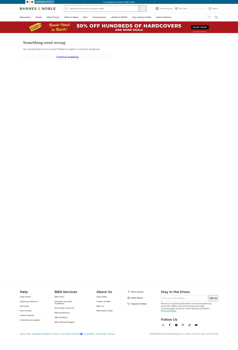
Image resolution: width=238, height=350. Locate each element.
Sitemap (117, 334)
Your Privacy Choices (74, 334)
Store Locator (134, 294)
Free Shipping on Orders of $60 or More (119, 2)
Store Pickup (31, 313)
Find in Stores (165, 104)
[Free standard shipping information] (104, 93)
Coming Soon (105, 17)
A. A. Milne (83, 234)
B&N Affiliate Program (67, 325)
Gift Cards (29, 309)
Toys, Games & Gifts (147, 17)
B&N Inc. (100, 309)
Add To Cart (165, 88)
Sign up (206, 300)
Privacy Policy (168, 311)
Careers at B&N (103, 304)
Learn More (116, 59)
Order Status (134, 300)
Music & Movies (169, 17)
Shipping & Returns (34, 304)
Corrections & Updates (35, 322)
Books (44, 17)
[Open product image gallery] (58, 70)
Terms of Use (30, 334)
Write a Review (119, 51)
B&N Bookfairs (64, 320)
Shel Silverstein (112, 234)
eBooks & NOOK (125, 17)
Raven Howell (104, 47)
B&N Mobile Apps (104, 313)
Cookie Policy (106, 334)
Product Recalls (32, 318)
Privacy (61, 334)
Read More (57, 143)
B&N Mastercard (64, 315)
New (91, 17)
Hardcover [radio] (103, 71)
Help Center (30, 299)
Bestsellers (30, 17)
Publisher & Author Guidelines (66, 305)
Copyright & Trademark (47, 334)
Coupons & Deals (136, 306)
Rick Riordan (58, 234)
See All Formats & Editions (173, 65)
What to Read (77, 17)
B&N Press (62, 299)
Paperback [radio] (121, 71)
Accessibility (94, 334)
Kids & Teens (58, 17)
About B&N (101, 299)
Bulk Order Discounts (67, 311)
